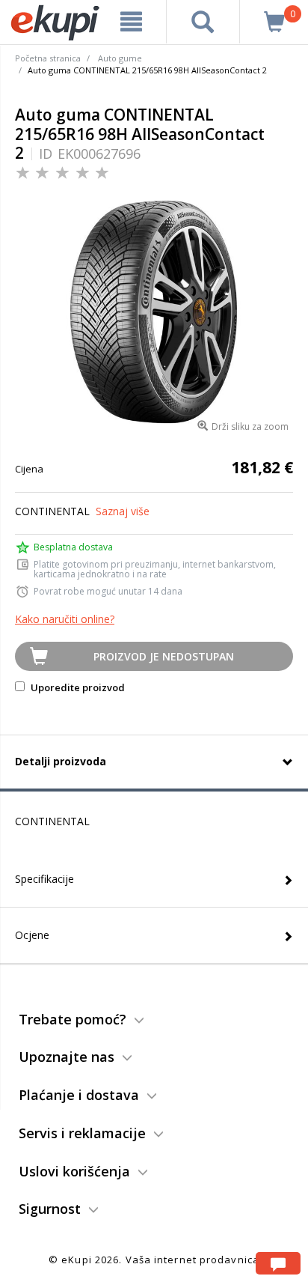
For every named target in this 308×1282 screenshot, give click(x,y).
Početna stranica (48, 58)
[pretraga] (203, 21)
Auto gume (120, 58)
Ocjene (32, 935)
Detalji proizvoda (60, 761)
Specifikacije (44, 879)
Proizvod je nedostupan (163, 656)
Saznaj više (123, 511)
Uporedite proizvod (76, 687)
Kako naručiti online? (64, 619)
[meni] (131, 21)
